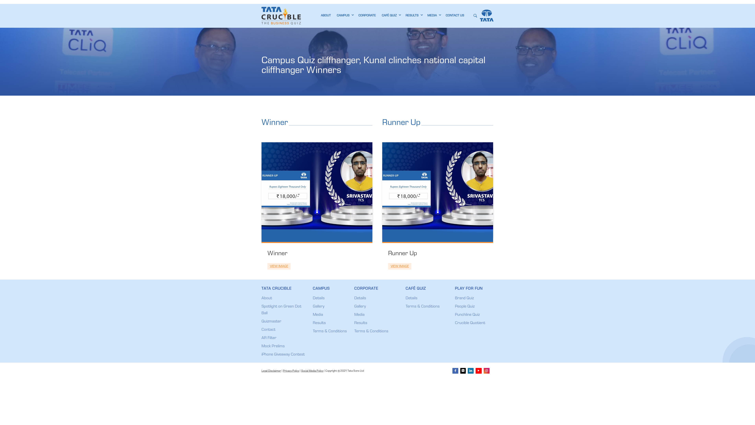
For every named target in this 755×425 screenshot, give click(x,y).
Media (318, 315)
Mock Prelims (273, 346)
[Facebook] (455, 371)
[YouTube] (479, 371)
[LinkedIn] (471, 371)
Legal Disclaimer (271, 371)
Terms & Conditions (330, 332)
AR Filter (268, 338)
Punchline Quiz (467, 315)
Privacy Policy (291, 371)
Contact (268, 330)
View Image (279, 266)
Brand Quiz (464, 298)
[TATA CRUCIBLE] (281, 16)
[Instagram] (487, 371)
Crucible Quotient (470, 323)
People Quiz (465, 307)
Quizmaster (271, 322)
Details (319, 298)
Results (319, 323)
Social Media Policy (312, 371)
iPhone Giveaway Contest (283, 355)
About (266, 298)
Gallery (318, 307)
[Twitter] (463, 371)
